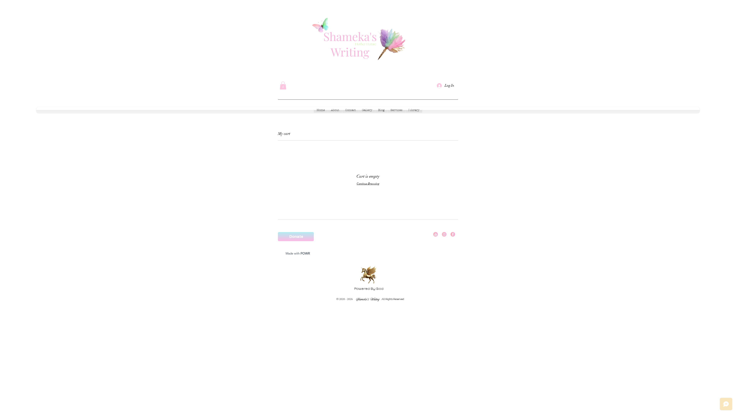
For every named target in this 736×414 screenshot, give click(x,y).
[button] (283, 85)
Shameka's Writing (350, 44)
